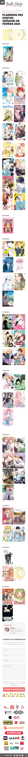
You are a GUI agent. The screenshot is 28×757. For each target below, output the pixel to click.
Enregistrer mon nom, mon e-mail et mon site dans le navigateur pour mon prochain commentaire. (14, 683)
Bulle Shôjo (5, 10)
